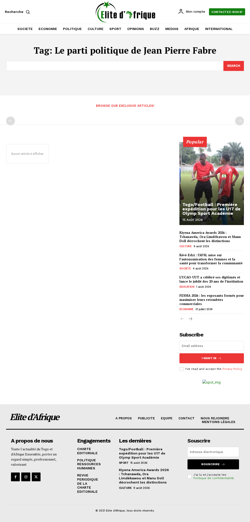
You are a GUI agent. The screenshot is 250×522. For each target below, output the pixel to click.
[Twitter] (36, 477)
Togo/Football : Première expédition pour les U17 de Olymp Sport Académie (211, 209)
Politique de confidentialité (213, 478)
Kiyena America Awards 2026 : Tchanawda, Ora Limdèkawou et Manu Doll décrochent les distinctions (210, 236)
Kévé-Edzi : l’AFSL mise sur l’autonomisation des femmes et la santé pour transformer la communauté (210, 259)
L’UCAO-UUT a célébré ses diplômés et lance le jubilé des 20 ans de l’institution (211, 279)
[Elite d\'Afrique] (125, 11)
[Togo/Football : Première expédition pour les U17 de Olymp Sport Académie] (211, 183)
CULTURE (185, 246)
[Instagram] (25, 477)
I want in (209, 358)
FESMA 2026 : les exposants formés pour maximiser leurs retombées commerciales (211, 299)
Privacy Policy (232, 369)
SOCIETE (185, 268)
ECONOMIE (186, 309)
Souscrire (210, 464)
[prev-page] (10, 121)
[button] (18, 12)
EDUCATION (186, 286)
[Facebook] (15, 477)
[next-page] (190, 319)
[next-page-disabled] (239, 121)
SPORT (124, 462)
